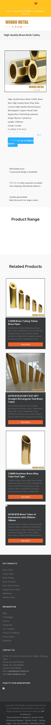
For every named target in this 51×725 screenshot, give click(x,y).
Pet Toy (16, 723)
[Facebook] (13, 3)
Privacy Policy (8, 636)
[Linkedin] (29, 152)
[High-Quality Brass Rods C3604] (25, 71)
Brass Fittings (8, 577)
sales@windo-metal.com (18, 671)
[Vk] (38, 152)
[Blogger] (30, 3)
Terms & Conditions (11, 632)
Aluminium (7, 593)
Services (6, 621)
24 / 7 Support (9, 629)
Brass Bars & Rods (11, 585)
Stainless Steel (9, 597)
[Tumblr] (21, 152)
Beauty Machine (14, 717)
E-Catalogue (8, 617)
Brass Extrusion (9, 581)
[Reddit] (34, 152)
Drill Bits (25, 723)
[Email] (42, 152)
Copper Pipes (8, 574)
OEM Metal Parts (37, 723)
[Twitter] (19, 3)
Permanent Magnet (15, 720)
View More (25, 344)
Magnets (27, 717)
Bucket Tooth (31, 720)
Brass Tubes (8, 570)
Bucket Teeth (38, 717)
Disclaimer (7, 640)
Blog (5, 613)
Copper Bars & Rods (11, 589)
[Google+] (25, 152)
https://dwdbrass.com (16, 674)
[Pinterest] (24, 3)
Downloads (7, 625)
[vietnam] (36, 3)
